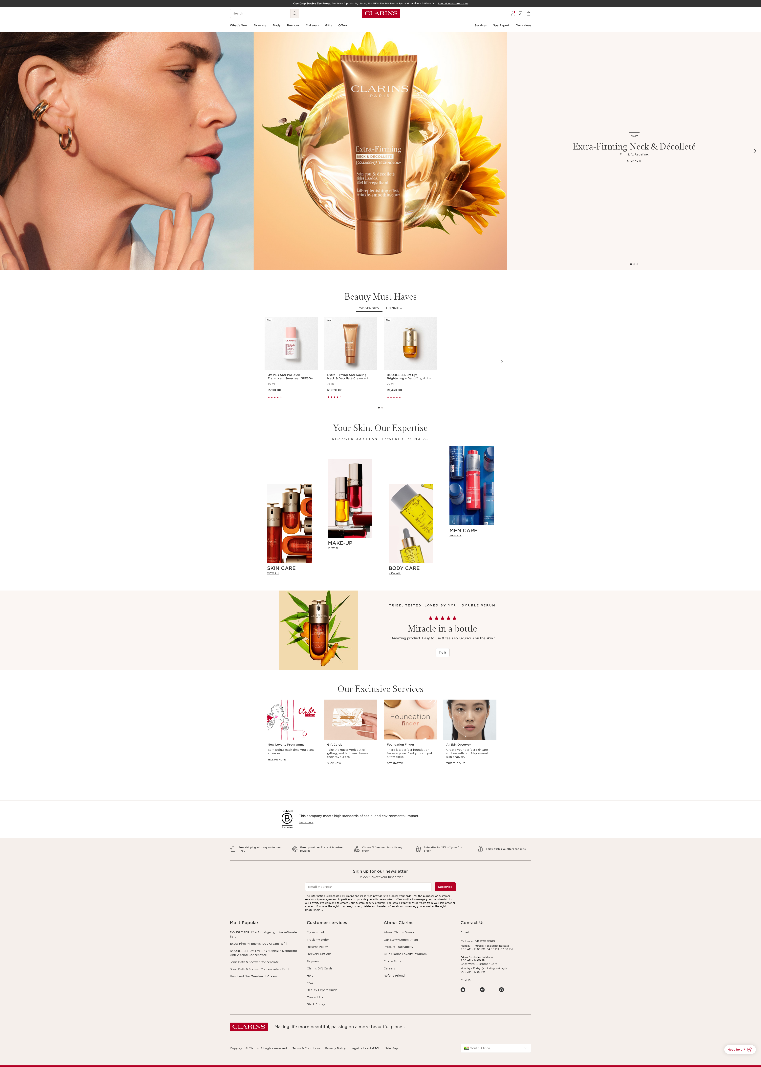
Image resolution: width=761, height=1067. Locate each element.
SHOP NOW (634, 160)
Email (465, 932)
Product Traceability (398, 946)
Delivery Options (319, 954)
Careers (389, 968)
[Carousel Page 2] (634, 264)
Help (310, 975)
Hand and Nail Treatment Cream (253, 976)
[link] (289, 573)
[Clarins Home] (381, 13)
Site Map (391, 1048)
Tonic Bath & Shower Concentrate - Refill (259, 969)
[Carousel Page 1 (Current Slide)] (631, 264)
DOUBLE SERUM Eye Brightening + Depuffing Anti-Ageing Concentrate (263, 952)
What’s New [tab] (369, 307)
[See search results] (295, 13)
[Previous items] (6, 151)
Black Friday (316, 1004)
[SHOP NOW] (253, 151)
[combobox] (496, 1048)
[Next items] (755, 151)
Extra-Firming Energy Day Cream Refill (258, 943)
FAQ (310, 982)
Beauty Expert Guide (322, 990)
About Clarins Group (399, 932)
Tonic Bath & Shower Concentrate (254, 962)
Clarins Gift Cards (319, 968)
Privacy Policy (335, 1048)
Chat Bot (467, 980)
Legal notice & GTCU (365, 1048)
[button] (740, 1049)
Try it (442, 652)
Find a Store (393, 961)
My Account (315, 932)
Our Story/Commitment (401, 939)
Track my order (318, 939)
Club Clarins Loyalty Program (405, 954)
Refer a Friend (394, 975)
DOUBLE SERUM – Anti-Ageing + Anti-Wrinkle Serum (263, 934)
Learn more (306, 822)
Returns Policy (317, 946)
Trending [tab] (394, 307)
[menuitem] (513, 13)
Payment (313, 961)
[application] (291, 736)
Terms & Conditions (306, 1048)
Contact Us (315, 997)
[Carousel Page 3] (637, 264)
